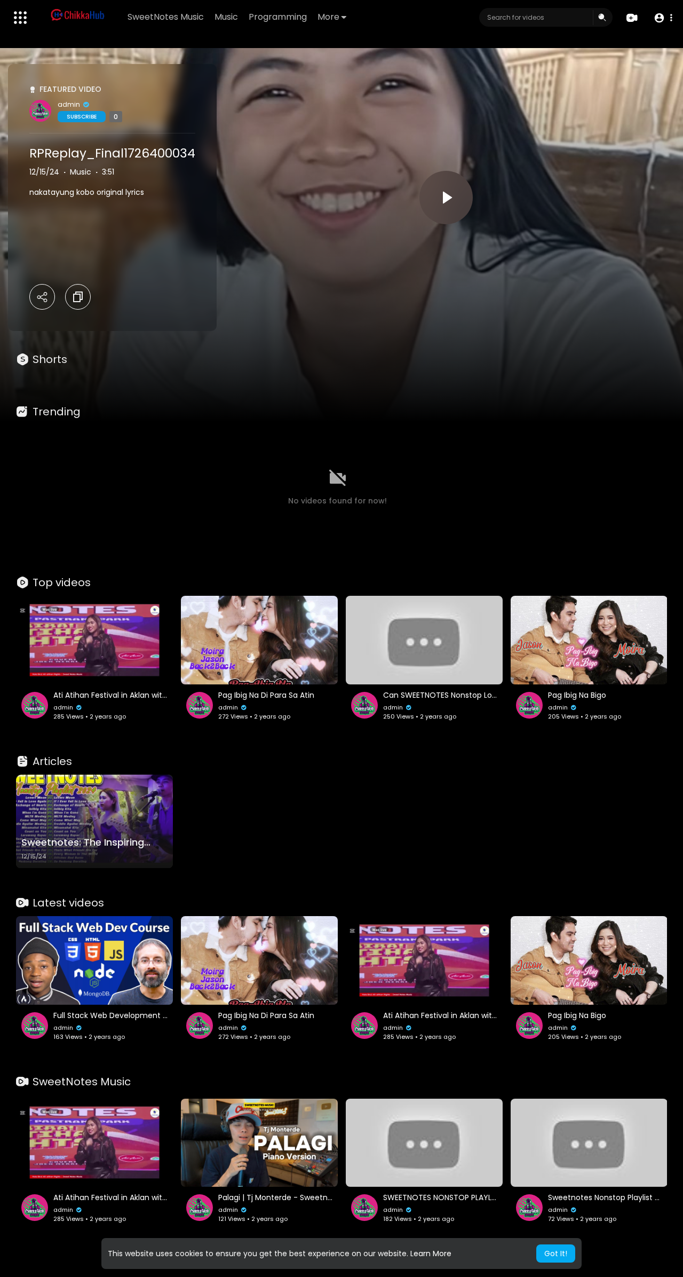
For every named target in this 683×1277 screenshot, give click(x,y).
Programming (278, 17)
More (328, 17)
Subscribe (82, 117)
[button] (663, 18)
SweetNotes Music (166, 17)
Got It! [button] (555, 1253)
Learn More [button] (430, 1253)
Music (226, 17)
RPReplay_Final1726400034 (112, 153)
